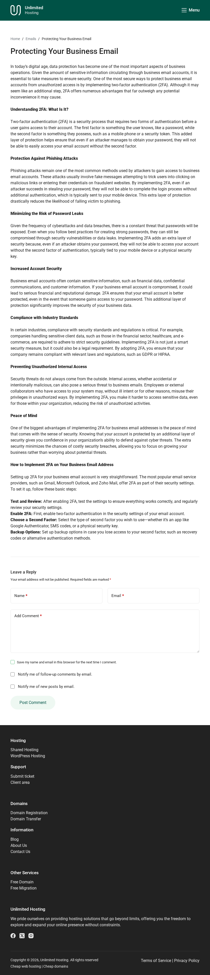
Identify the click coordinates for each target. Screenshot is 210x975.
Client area (20, 782)
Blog (14, 839)
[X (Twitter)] (22, 935)
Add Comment (28, 616)
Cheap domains (55, 966)
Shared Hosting (24, 749)
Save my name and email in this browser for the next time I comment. (67, 662)
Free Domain (22, 882)
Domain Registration (29, 812)
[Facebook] (13, 935)
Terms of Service (156, 960)
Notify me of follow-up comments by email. (55, 674)
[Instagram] (31, 935)
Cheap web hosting (25, 966)
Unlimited (34, 7)
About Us (18, 845)
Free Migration (23, 888)
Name (20, 595)
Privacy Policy (187, 960)
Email (117, 595)
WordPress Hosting (27, 755)
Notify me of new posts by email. (46, 686)
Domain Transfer (25, 818)
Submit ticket (22, 776)
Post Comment (32, 702)
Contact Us (20, 851)
